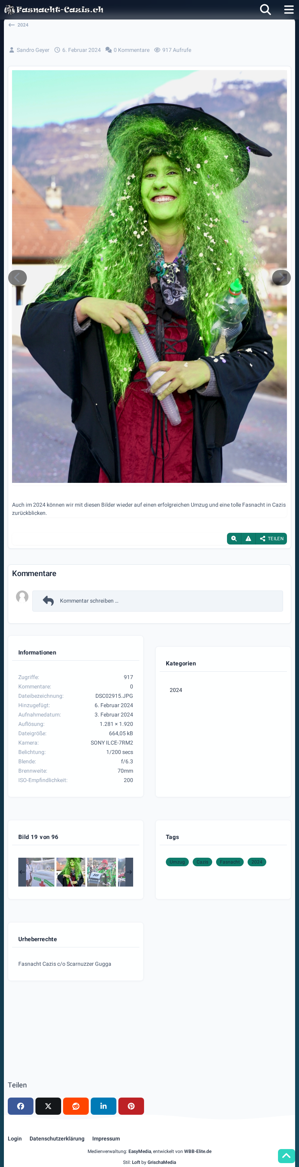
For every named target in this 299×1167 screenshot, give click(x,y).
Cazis (202, 861)
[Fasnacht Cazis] (54, 10)
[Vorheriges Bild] (17, 278)
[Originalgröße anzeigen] (234, 538)
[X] (48, 1106)
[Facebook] (20, 1106)
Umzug (177, 861)
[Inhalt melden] (248, 538)
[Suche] (265, 10)
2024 (176, 690)
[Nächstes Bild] (281, 278)
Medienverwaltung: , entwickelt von (149, 1151)
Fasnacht (230, 861)
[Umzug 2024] (40, 872)
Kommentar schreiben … (89, 601)
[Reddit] (76, 1106)
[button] (103, 1106)
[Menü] (289, 10)
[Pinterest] (131, 1106)
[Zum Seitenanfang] (286, 1156)
